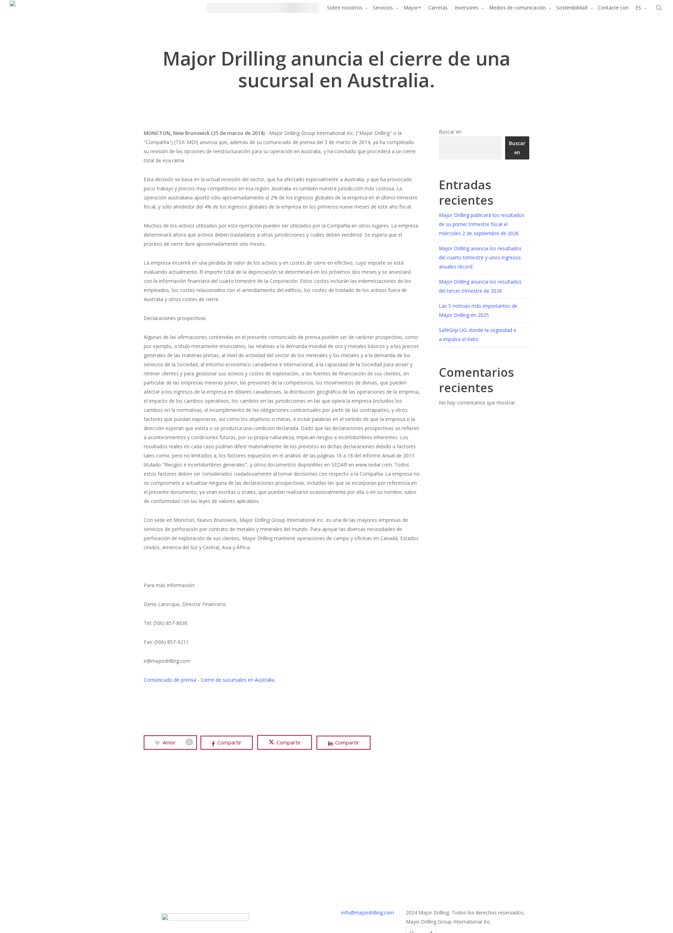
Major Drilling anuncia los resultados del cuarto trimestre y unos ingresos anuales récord (480, 257)
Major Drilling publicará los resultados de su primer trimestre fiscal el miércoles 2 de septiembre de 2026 (481, 224)
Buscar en (450, 131)
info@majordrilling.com (367, 912)
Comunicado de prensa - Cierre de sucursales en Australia (209, 679)
